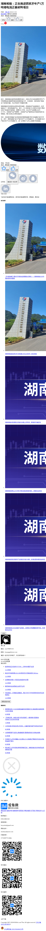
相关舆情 (4, 14)
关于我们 (33, 810)
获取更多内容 (6, 701)
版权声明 (9, 810)
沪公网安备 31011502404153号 (13, 929)
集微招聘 (15, 810)
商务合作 (39, 810)
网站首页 (3, 810)
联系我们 (21, 810)
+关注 (3, 633)
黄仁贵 (7, 12)
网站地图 (27, 810)
